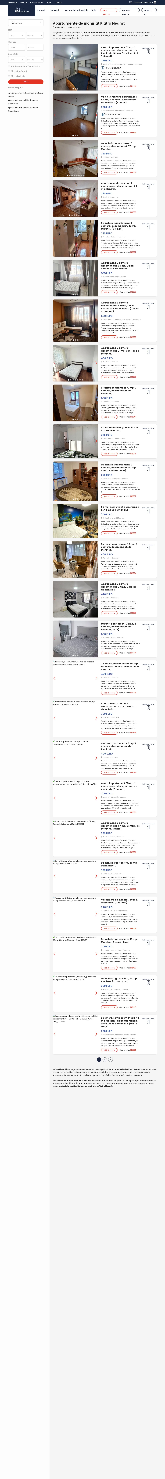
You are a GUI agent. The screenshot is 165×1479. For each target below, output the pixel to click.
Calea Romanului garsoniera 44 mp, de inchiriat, (120, 429)
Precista (106, 402)
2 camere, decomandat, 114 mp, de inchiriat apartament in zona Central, (120, 666)
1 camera (121, 237)
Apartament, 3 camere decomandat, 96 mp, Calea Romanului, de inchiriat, (117, 265)
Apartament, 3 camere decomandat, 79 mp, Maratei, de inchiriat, (118, 586)
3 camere (114, 157)
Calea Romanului (110, 111)
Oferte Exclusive (18, 76)
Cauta (26, 82)
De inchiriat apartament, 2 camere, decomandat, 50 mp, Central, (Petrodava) (118, 467)
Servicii (23, 2)
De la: (16, 35)
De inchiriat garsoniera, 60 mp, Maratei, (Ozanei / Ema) (119, 941)
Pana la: (35, 35)
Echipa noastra (36, 2)
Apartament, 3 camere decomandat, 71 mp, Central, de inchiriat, (120, 350)
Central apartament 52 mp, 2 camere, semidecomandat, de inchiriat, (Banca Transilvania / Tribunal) (119, 52)
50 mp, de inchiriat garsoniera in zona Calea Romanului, (120, 508)
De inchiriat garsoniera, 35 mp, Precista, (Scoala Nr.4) (119, 980)
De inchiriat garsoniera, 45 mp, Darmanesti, (119, 864)
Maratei (106, 157)
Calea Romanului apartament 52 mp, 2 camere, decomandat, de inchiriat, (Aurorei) (119, 99)
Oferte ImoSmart (19, 71)
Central (106, 64)
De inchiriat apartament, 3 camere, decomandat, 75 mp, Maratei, (118, 146)
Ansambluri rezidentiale (76, 10)
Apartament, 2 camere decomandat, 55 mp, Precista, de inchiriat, (119, 706)
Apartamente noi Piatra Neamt (26, 66)
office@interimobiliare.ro (143, 2)
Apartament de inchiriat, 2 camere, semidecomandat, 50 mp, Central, (119, 186)
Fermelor (106, 558)
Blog (49, 2)
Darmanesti (107, 874)
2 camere (138, 64)
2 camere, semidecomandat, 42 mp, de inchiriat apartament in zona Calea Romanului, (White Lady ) (120, 1022)
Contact (58, 2)
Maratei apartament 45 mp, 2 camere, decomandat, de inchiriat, (118, 746)
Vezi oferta (109, 86)
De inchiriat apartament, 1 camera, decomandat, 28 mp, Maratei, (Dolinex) (118, 225)
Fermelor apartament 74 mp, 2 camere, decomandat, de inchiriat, (119, 547)
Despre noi (12, 2)
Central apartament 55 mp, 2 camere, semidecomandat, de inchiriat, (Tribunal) (119, 786)
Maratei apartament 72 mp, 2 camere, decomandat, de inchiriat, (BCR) (118, 626)
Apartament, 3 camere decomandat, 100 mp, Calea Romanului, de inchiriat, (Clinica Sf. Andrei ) (120, 307)
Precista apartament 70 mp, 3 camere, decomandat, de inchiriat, (118, 390)
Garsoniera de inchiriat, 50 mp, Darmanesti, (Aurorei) (119, 901)
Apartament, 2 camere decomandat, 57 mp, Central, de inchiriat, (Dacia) (120, 825)
